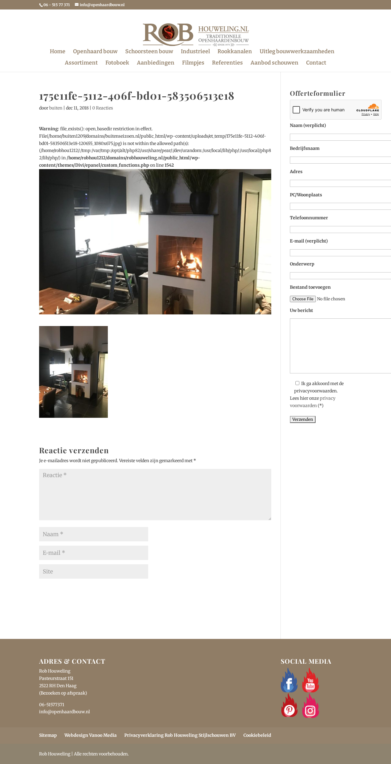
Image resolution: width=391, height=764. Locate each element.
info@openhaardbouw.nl (64, 711)
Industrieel (195, 52)
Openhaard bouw (95, 52)
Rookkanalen (234, 52)
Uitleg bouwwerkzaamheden (297, 52)
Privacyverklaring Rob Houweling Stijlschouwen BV (180, 735)
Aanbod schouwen (274, 63)
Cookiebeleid (257, 735)
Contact (316, 63)
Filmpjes (193, 63)
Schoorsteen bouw (149, 52)
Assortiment (81, 63)
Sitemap (48, 735)
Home (57, 52)
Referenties (227, 63)
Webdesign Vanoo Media (90, 735)
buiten (55, 108)
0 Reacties (102, 108)
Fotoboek (117, 63)
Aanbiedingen (155, 63)
